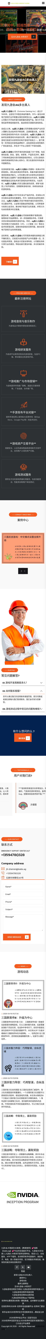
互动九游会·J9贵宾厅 (23, 1286)
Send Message (14, 937)
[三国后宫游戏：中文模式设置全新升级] (23, 546)
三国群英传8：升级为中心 (16, 1018)
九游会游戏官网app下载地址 (23, 1298)
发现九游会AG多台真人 (23, 1275)
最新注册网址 (19, 37)
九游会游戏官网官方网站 (12, 1289)
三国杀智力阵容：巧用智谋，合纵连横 (22, 1083)
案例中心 (23, 1278)
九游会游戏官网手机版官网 (23, 1292)
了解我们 (9, 262)
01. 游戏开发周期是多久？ (15, 682)
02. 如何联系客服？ (12, 691)
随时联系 (22, 738)
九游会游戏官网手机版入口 (33, 1289)
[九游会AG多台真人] (21, 3)
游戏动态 (23, 1280)
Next (41, 30)
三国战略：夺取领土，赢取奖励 (20, 1150)
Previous (5, 30)
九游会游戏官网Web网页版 (23, 1295)
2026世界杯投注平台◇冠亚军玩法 (23, 1318)
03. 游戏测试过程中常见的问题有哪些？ (22, 709)
